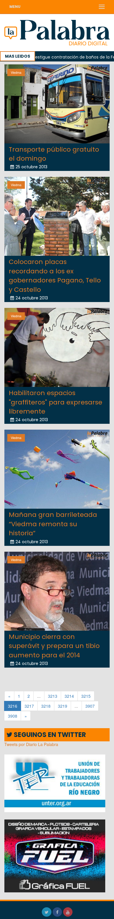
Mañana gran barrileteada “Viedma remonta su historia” (53, 524)
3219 (62, 706)
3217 (29, 706)
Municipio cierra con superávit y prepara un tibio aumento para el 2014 (54, 646)
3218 (46, 706)
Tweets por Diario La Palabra (31, 744)
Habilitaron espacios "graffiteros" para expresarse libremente (55, 402)
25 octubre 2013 (31, 167)
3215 (86, 696)
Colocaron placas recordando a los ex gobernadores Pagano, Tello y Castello (55, 275)
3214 (69, 696)
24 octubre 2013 (31, 298)
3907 (90, 706)
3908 (12, 716)
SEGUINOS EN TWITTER (49, 734)
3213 (52, 696)
